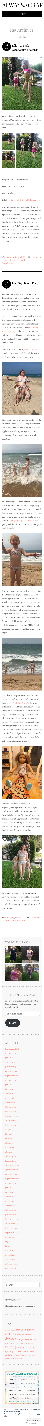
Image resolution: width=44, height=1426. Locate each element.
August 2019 (10, 1053)
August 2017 (10, 1129)
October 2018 (11, 1071)
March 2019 (10, 1062)
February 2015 (11, 1264)
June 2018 (9, 1089)
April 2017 (9, 1147)
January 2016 (10, 1214)
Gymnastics (7, 260)
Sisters (18, 917)
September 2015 (12, 1232)
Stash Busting (8, 263)
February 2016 (11, 1210)
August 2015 (10, 1237)
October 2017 (11, 1125)
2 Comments (35, 917)
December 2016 (12, 1165)
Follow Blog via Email (20, 995)
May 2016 (9, 1196)
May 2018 (9, 1093)
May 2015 (9, 1250)
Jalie (15, 260)
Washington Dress (17, 1358)
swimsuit (6, 920)
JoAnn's (21, 1343)
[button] (8, 141)
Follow (12, 1023)
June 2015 (9, 1246)
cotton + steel (16, 1334)
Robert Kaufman (30, 1351)
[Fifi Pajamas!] (30, 955)
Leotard (21, 260)
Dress (30, 1334)
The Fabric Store (20, 703)
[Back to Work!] (13, 955)
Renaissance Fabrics (19, 1351)
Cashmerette (27, 1329)
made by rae (22, 1347)
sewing (8, 1355)
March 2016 (10, 1205)
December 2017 (12, 1116)
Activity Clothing (11, 257)
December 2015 (12, 1219)
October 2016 (11, 1174)
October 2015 (11, 1228)
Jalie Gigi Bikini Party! (25, 283)
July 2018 (9, 1084)
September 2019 (12, 1049)
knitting (10, 1347)
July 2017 (8, 1134)
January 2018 (10, 1111)
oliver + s (31, 1347)
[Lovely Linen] (30, 973)
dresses (10, 1338)
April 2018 (9, 1098)
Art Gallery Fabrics (10, 1330)
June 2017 (9, 1138)
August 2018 (10, 1080)
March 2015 (10, 1259)
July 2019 (9, 1057)
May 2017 (9, 1143)
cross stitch (25, 1334)
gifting (35, 1340)
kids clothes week (28, 1343)
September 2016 (12, 1178)
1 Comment (36, 257)
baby (18, 1329)
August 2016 (10, 1183)
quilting (9, 1351)
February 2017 (11, 1156)
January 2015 (10, 1268)
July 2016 (9, 1187)
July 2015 (8, 1241)
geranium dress (27, 1339)
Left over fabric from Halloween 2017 (25, 200)
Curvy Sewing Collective (20, 520)
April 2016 (9, 1201)
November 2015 (12, 1223)
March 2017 (10, 1152)
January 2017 (10, 1161)
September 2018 (12, 1075)
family (7, 917)
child (22, 257)
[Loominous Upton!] (13, 973)
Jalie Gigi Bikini (30, 349)
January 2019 (10, 1066)
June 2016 (9, 1192)
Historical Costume (12, 1343)
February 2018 (11, 1107)
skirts (15, 1355)
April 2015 (9, 1255)
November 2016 (12, 1169)
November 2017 (12, 1120)
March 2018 (10, 1102)
